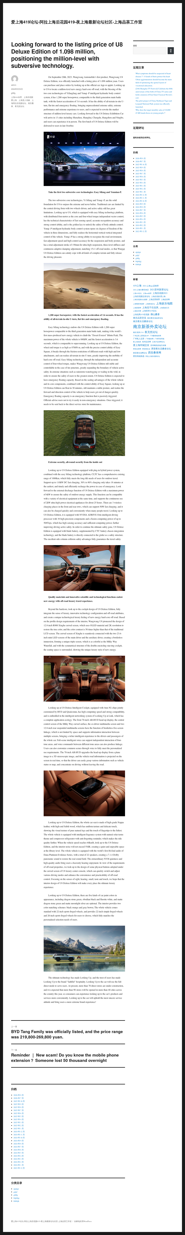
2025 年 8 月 (19, 1107)
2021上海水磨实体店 (141, 289)
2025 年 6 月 (19, 1113)
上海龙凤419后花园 (141, 314)
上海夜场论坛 (150, 304)
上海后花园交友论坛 (141, 296)
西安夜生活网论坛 (140, 353)
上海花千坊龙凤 (150, 307)
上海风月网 (137, 311)
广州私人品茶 (138, 338)
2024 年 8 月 (19, 1143)
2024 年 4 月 (19, 1156)
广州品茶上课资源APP (141, 336)
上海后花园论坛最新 (140, 299)
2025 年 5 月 (19, 1116)
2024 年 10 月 (19, 1137)
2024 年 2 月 (19, 1162)
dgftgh (16, 1189)
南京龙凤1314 (138, 332)
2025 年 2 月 (19, 1125)
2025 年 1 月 (19, 1128)
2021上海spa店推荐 (151, 285)
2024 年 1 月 (19, 1165)
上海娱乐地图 (164, 303)
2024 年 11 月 (19, 1134)
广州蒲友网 (149, 339)
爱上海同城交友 (141, 345)
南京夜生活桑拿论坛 (143, 321)
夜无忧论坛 (19, 106)
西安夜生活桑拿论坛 (161, 348)
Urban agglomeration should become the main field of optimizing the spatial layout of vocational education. (154, 82)
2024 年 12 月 (19, 1131)
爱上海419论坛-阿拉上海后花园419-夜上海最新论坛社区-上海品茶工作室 (76, 22)
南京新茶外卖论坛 (150, 326)
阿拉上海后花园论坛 (153, 356)
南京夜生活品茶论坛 (155, 318)
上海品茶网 (165, 299)
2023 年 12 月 (19, 1168)
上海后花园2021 (160, 293)
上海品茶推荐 (154, 299)
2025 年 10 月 (19, 1101)
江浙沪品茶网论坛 (158, 342)
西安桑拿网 (154, 352)
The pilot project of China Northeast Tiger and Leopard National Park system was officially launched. (154, 103)
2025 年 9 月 (19, 1104)
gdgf (15, 1192)
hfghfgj (16, 1198)
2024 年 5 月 (19, 1152)
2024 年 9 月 (19, 1140)
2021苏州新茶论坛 (159, 289)
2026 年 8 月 (19, 1095)
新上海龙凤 (137, 342)
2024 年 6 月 (19, 1149)
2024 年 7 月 (19, 1146)
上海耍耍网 (137, 308)
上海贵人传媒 (24, 100)
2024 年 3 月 (19, 1159)
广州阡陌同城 (159, 339)
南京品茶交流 (139, 317)
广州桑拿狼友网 (155, 336)
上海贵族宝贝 (164, 308)
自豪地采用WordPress (83, 1221)
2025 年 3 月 (19, 1122)
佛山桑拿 (155, 314)
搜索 (135, 45)
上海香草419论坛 (149, 310)
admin (13, 85)
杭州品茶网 (146, 341)
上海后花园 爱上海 (158, 296)
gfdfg (13, 93)
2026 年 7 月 (19, 1098)
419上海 (137, 285)
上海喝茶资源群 (138, 304)
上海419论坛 (137, 293)
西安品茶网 (137, 349)
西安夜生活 (146, 349)
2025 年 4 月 (19, 1119)
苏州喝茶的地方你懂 (158, 345)
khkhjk (16, 1201)
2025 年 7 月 (19, 1110)
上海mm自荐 (16, 97)
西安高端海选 (138, 356)
